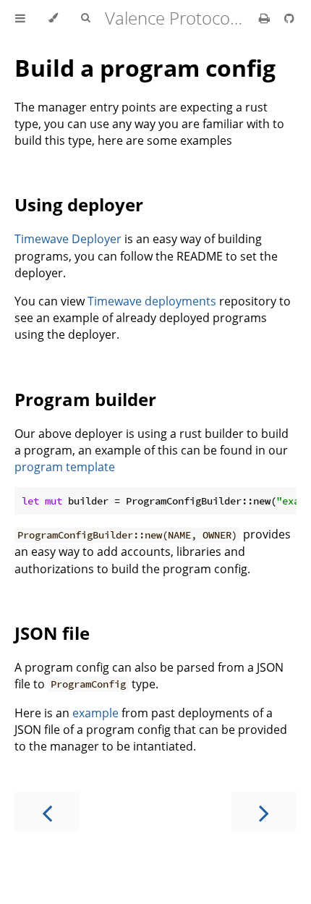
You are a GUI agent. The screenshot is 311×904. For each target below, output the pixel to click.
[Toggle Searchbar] (85, 18)
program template (64, 467)
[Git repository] (289, 18)
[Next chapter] (264, 812)
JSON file (52, 633)
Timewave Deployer (68, 239)
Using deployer (78, 204)
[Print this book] (265, 18)
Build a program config (145, 67)
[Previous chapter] (47, 812)
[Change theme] (53, 18)
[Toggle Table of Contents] (20, 18)
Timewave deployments (152, 301)
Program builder (85, 399)
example (95, 713)
